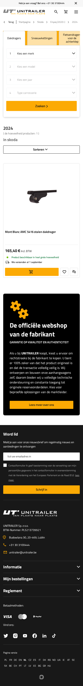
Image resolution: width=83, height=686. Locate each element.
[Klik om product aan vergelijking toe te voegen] (74, 272)
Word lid (10, 434)
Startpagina (24, 22)
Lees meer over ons (41, 404)
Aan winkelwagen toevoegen (32, 272)
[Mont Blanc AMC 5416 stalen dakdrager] (41, 196)
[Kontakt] (41, 513)
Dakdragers (14, 38)
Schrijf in (41, 489)
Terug (11, 22)
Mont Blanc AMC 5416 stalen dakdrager (30, 232)
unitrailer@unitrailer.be (22, 552)
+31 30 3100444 (55, 3)
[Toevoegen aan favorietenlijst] (64, 272)
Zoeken (40, 106)
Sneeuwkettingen (42, 38)
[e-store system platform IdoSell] (41, 677)
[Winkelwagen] (66, 12)
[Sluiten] (76, 3)
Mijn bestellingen (18, 579)
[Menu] (77, 12)
